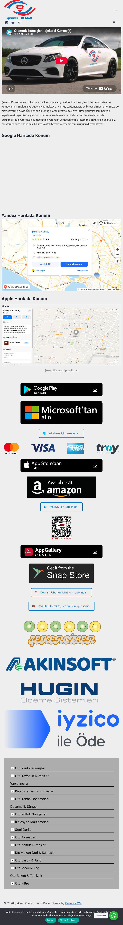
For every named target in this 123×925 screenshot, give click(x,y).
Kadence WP (73, 903)
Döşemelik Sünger (24, 807)
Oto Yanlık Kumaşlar (30, 768)
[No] (119, 916)
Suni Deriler (24, 830)
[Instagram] (6, 22)
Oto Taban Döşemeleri (32, 799)
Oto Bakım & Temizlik (26, 876)
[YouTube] (13, 22)
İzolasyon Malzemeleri (32, 822)
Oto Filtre (22, 883)
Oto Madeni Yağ (27, 868)
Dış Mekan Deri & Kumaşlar (35, 853)
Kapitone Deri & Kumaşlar (34, 791)
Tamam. (51, 920)
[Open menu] (116, 9)
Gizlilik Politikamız (69, 920)
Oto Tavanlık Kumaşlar (32, 776)
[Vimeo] (19, 22)
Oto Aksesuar (25, 837)
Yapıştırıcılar (19, 783)
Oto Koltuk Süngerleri (31, 814)
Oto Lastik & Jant (28, 860)
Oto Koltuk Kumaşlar (30, 845)
